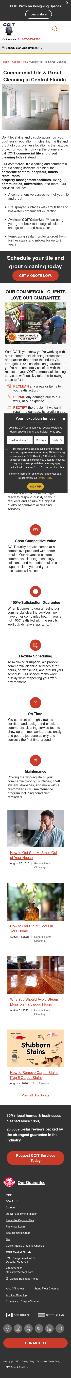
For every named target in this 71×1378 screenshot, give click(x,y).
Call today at (21, 39)
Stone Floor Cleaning (46, 1288)
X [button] (67, 2)
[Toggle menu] (65, 29)
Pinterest (39, 1328)
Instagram (18, 1328)
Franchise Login (15, 1226)
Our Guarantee (31, 1182)
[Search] (54, 28)
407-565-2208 (14, 1268)
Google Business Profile (24, 1278)
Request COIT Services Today (35, 1158)
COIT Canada (21, 1315)
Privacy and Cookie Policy (48, 1361)
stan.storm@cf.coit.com (19, 1272)
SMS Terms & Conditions (17, 1367)
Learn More (39, 14)
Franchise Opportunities (20, 1220)
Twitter (28, 1328)
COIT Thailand (55, 1315)
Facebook (7, 1328)
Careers (10, 1207)
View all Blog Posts (35, 1095)
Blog (8, 1239)
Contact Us (35, 1342)
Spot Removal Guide (18, 1233)
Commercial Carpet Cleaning (23, 1301)
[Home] (9, 29)
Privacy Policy (28, 1361)
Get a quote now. (35, 275)
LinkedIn (49, 1328)
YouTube (59, 1328)
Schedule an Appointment (22, 48)
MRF (9, 1194)
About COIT (13, 1201)
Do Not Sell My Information (21, 1214)
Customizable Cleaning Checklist (25, 1245)
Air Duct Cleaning (16, 1295)
